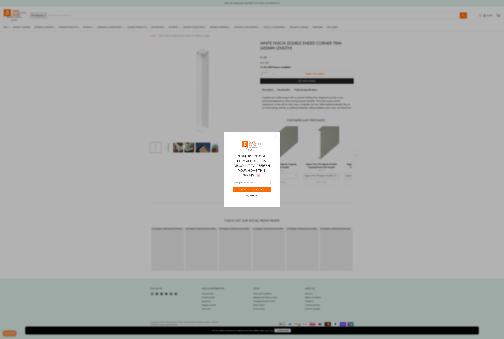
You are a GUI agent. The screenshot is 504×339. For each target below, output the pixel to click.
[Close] (275, 136)
